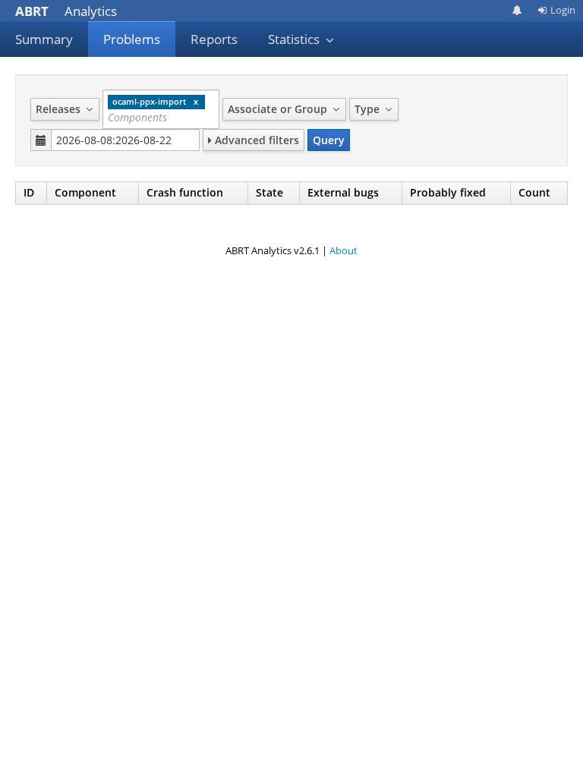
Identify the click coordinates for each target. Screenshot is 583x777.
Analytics (66, 11)
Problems (131, 39)
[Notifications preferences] (517, 10)
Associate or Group (279, 109)
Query (329, 140)
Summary (44, 39)
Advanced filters (255, 140)
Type (369, 109)
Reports (214, 39)
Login (562, 10)
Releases (60, 109)
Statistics (295, 39)
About (343, 250)
